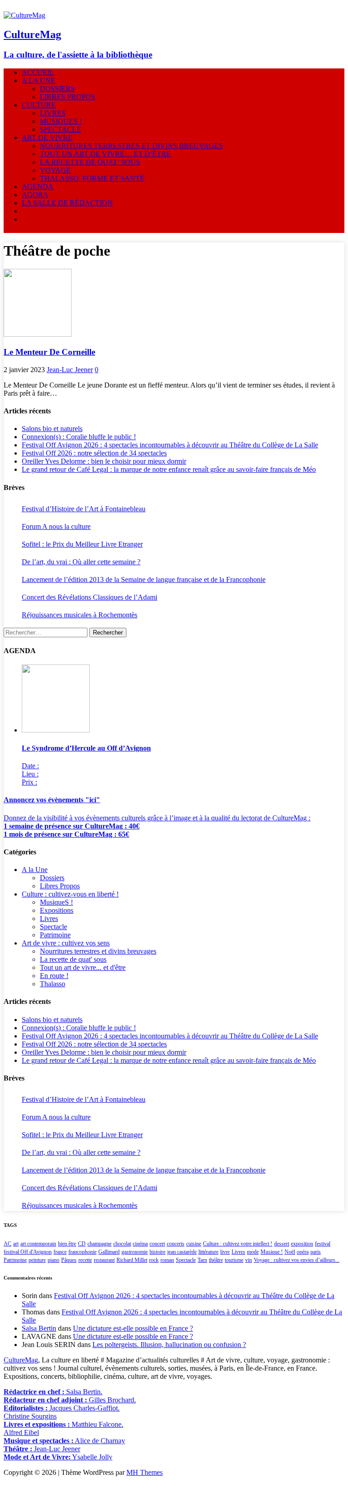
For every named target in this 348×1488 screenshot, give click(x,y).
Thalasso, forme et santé (92, 178)
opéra (303, 1252)
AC (7, 1244)
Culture (39, 105)
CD (82, 1244)
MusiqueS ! (61, 121)
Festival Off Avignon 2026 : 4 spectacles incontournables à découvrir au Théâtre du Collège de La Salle (170, 445)
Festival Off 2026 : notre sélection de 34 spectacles (94, 453)
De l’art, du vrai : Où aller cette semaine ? (81, 562)
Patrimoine (55, 935)
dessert (281, 1244)
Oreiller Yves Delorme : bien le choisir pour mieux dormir (104, 461)
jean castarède (182, 1252)
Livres (53, 113)
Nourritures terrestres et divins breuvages (131, 146)
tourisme (234, 1260)
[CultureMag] (24, 15)
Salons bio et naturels (52, 428)
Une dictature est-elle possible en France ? (133, 1328)
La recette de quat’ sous (90, 162)
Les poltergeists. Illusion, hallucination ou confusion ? (169, 1344)
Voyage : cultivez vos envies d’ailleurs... (296, 1260)
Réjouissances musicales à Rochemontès (79, 615)
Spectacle (60, 129)
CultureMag (21, 1360)
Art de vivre (47, 137)
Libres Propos (60, 886)
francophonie (82, 1252)
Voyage (55, 170)
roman (167, 1260)
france (60, 1252)
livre (225, 1252)
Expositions (56, 910)
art (16, 1244)
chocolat (122, 1244)
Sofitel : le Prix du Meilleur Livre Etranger (82, 544)
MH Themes (144, 1472)
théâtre (216, 1260)
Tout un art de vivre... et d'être (83, 967)
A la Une (38, 80)
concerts (175, 1244)
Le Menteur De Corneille (49, 352)
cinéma (140, 1244)
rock (154, 1260)
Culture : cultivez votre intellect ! (237, 1244)
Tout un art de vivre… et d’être (105, 154)
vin (248, 1260)
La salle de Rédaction (67, 203)
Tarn (202, 1260)
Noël (290, 1252)
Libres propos (67, 97)
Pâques (69, 1260)
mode (253, 1252)
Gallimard (109, 1252)
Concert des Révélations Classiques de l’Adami (89, 597)
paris (315, 1252)
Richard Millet (131, 1260)
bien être (67, 1244)
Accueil (38, 72)
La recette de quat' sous (73, 959)
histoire (157, 1252)
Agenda (37, 186)
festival (322, 1244)
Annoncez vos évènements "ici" (52, 800)
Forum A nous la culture (56, 526)
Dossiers (57, 88)
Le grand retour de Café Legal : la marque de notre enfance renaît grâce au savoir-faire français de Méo (169, 469)
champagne (99, 1244)
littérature (208, 1252)
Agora (35, 195)
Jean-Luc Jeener (70, 369)
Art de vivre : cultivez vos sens (66, 943)
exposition (302, 1244)
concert (157, 1244)
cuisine (193, 1244)
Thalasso (52, 984)
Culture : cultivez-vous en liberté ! (70, 894)
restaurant (104, 1260)
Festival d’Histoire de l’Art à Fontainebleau (83, 509)
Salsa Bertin (39, 1328)
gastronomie (134, 1252)
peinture (37, 1260)
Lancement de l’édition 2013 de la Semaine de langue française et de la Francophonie (144, 579)
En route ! (54, 975)
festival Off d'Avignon (28, 1252)
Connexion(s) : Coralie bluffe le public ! (79, 437)
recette (85, 1260)
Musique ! (272, 1252)
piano (53, 1260)
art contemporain (38, 1244)
